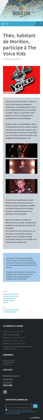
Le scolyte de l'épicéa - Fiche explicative (11, 311)
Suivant (4, 307)
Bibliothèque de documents (11, 376)
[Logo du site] (21, 17)
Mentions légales (8, 379)
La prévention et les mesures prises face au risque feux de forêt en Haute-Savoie (10, 298)
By (31, 417)
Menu (7, 24)
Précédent (5, 291)
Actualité (17, 59)
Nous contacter (7, 382)
